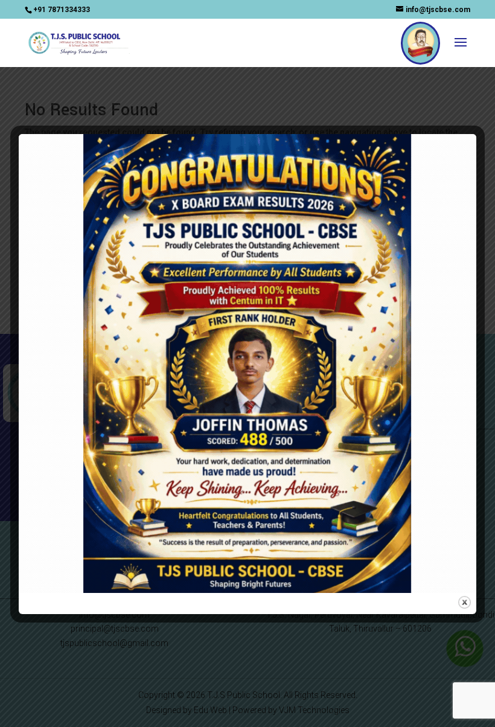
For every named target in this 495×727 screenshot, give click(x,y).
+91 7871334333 (61, 9)
